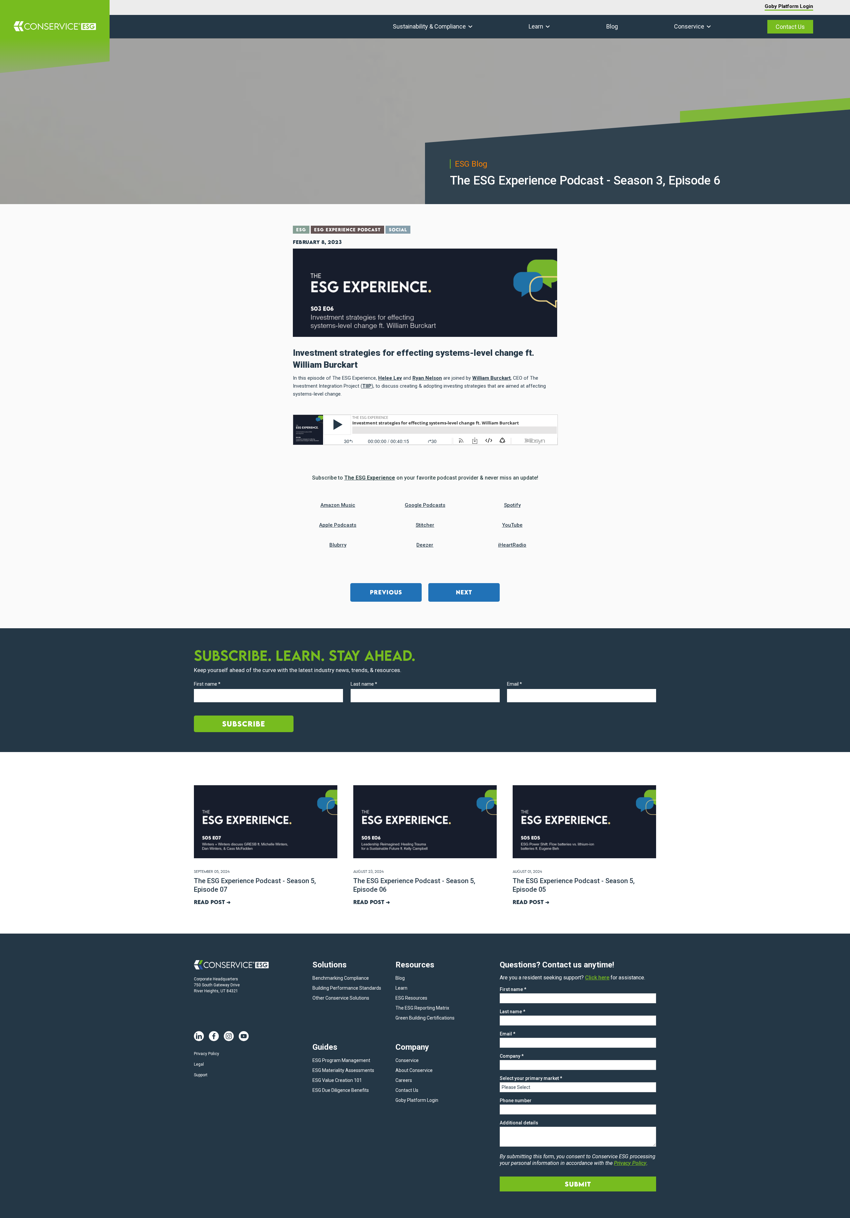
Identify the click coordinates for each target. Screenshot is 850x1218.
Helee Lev (390, 378)
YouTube (512, 525)
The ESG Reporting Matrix (422, 1008)
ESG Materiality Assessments (343, 1070)
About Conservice (414, 1070)
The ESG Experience (369, 478)
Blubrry (337, 545)
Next (464, 592)
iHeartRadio (512, 545)
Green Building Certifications (425, 1018)
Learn (536, 26)
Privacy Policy (206, 1053)
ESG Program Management (341, 1060)
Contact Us (790, 26)
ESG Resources (411, 998)
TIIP (367, 386)
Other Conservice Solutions (340, 998)
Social (398, 229)
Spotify (512, 505)
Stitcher (425, 525)
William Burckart (491, 378)
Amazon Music (337, 505)
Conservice (689, 26)
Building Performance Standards (346, 988)
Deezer (424, 545)
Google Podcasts (425, 505)
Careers (403, 1080)
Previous (386, 592)
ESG (301, 229)
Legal (199, 1064)
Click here (597, 977)
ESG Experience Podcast (347, 229)
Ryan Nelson (427, 378)
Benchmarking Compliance (340, 978)
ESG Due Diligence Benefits (340, 1090)
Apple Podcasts (337, 525)
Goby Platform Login (789, 6)
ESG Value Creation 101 (337, 1080)
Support (201, 1075)
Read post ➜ (212, 902)
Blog (612, 26)
